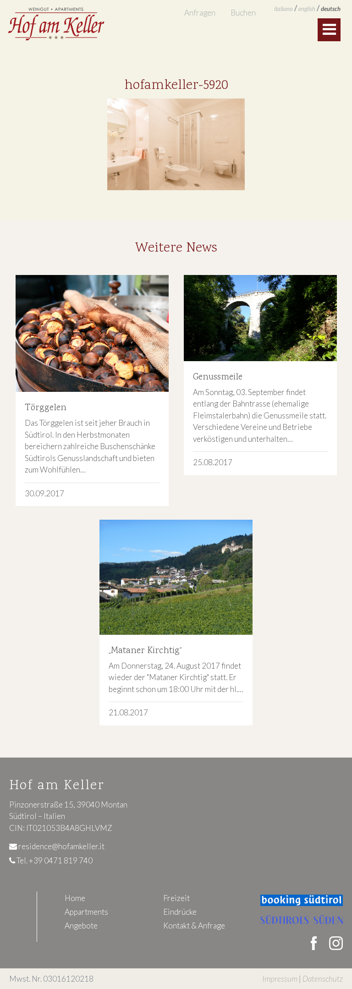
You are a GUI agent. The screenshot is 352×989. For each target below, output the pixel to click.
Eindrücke (180, 912)
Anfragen (199, 12)
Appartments (86, 912)
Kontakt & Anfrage (194, 925)
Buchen (243, 12)
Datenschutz (322, 979)
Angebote (81, 925)
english (306, 8)
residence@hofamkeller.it (60, 846)
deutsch (331, 8)
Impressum (279, 979)
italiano (283, 8)
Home (75, 898)
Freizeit (176, 898)
